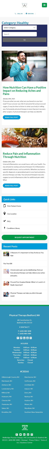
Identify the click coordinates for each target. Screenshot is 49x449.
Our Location (12, 214)
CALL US (20, 13)
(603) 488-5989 (25, 334)
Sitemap (24, 440)
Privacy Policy (34, 440)
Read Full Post (11, 117)
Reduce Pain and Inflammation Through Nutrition (21, 155)
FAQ (8, 221)
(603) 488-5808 (25, 331)
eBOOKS (31, 13)
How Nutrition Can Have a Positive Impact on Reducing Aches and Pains (24, 90)
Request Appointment (24, 237)
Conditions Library (13, 228)
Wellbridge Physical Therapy (13, 437)
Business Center (26, 443)
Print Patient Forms (14, 206)
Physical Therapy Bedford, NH (24, 315)
